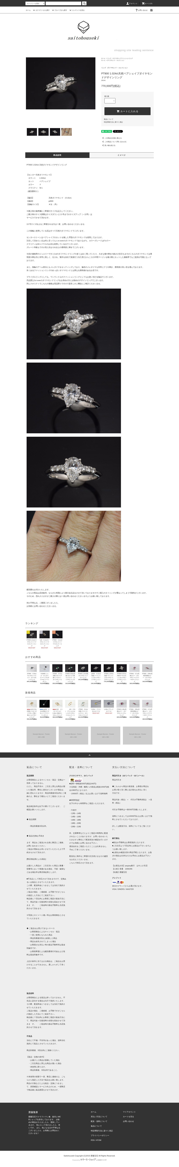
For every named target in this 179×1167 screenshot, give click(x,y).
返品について (108, 119)
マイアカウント (129, 1112)
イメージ (122, 155)
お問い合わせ (143, 10)
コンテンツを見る (78, 10)
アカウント (133, 3)
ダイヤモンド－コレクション (115, 60)
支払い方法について (99, 1117)
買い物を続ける (109, 145)
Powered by (76, 1160)
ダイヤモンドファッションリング (123, 58)
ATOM (98, 1140)
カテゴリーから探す (43, 10)
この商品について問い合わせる (115, 142)
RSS (92, 1140)
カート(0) (148, 3)
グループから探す (61, 10)
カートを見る (128, 1117)
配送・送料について (99, 1121)
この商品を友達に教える (113, 138)
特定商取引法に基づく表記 (113, 122)
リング (109, 58)
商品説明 (57, 155)
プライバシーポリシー (100, 1135)
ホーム (28, 10)
